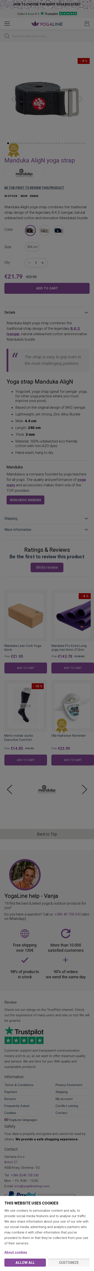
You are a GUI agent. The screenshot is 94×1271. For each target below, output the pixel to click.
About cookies (15, 1252)
